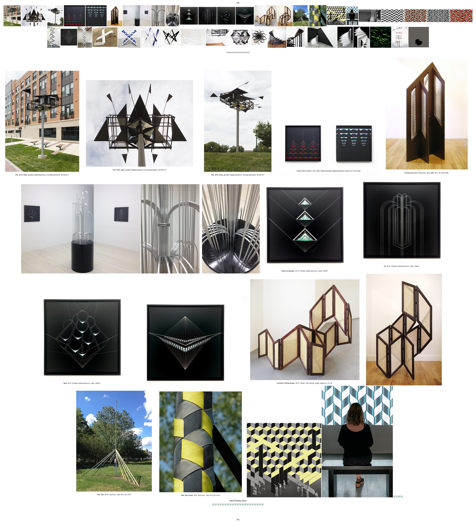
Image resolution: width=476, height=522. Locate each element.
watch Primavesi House (238, 500)
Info (238, 2)
